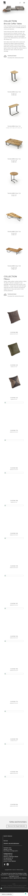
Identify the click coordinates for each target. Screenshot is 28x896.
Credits (13, 883)
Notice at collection (7, 894)
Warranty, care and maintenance (11, 843)
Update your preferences (18, 885)
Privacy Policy (4, 885)
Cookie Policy (9, 885)
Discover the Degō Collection (16, 826)
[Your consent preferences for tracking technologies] (25, 893)
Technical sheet (12, 55)
